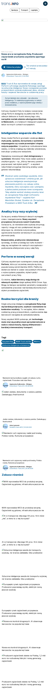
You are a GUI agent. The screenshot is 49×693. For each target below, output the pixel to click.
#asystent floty (7, 341)
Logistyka (34, 10)
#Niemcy (37, 341)
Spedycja (14, 10)
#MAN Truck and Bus (23, 341)
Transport (24, 10)
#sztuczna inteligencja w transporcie (16, 345)
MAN (3, 83)
